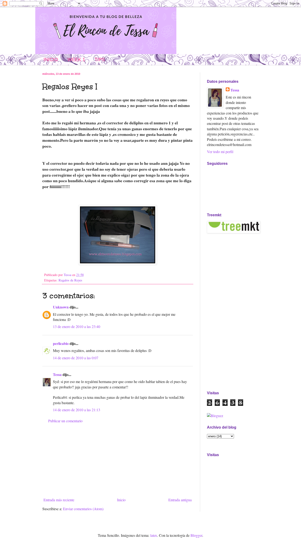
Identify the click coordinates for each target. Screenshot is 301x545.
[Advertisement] (117, 460)
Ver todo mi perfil (220, 151)
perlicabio (61, 343)
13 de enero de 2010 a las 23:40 (76, 326)
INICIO (51, 59)
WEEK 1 (76, 59)
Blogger (196, 535)
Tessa (57, 374)
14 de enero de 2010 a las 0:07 (75, 357)
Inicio (121, 499)
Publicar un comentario (65, 420)
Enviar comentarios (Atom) (83, 508)
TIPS (100, 59)
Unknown (61, 307)
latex (153, 535)
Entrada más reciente (59, 499)
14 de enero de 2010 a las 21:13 (76, 409)
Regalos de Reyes (70, 280)
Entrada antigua (180, 499)
